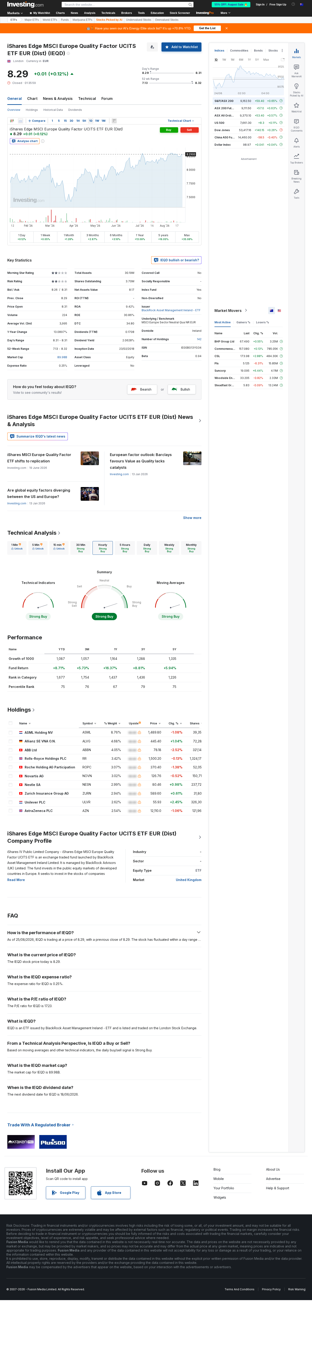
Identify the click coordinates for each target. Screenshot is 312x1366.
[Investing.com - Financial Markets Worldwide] (25, 4)
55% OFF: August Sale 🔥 (231, 4)
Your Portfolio (224, 1188)
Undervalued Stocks (138, 19)
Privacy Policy (271, 1289)
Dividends (75, 109)
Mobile (219, 1179)
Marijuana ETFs (82, 19)
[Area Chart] (20, 120)
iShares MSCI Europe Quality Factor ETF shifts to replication (39, 457)
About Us (273, 1169)
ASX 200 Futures (226, 108)
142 (199, 339)
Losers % (262, 322)
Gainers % (243, 322)
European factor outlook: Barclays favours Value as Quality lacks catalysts (141, 461)
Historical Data (53, 109)
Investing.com (119, 474)
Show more (192, 518)
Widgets (220, 1197)
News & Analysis (58, 98)
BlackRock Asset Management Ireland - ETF (171, 310)
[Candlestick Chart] (11, 120)
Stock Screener (180, 13)
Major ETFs (32, 19)
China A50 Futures (226, 137)
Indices (219, 50)
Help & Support (277, 1188)
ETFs (14, 19)
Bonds (258, 50)
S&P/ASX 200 (223, 100)
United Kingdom (188, 880)
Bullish (185, 389)
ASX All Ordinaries (227, 115)
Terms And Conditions (239, 1289)
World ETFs (50, 19)
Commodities (239, 50)
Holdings (32, 109)
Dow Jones (222, 130)
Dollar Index (222, 144)
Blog (217, 1169)
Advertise (273, 1179)
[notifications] (293, 4)
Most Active (222, 322)
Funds (65, 19)
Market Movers (228, 310)
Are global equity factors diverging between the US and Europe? (38, 493)
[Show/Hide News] (114, 120)
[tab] (16, 548)
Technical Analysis (31, 532)
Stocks (273, 50)
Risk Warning (296, 1289)
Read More (16, 880)
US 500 (219, 122)
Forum (107, 98)
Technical (87, 98)
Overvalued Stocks (166, 19)
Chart (32, 98)
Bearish (145, 389)
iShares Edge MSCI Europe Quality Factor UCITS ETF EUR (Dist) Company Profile (92, 837)
